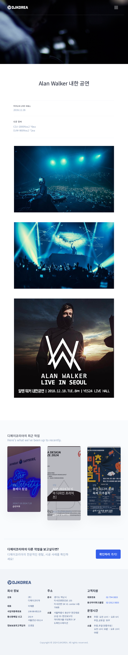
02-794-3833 (112, 597)
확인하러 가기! (108, 554)
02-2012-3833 (112, 602)
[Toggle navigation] (116, 7)
